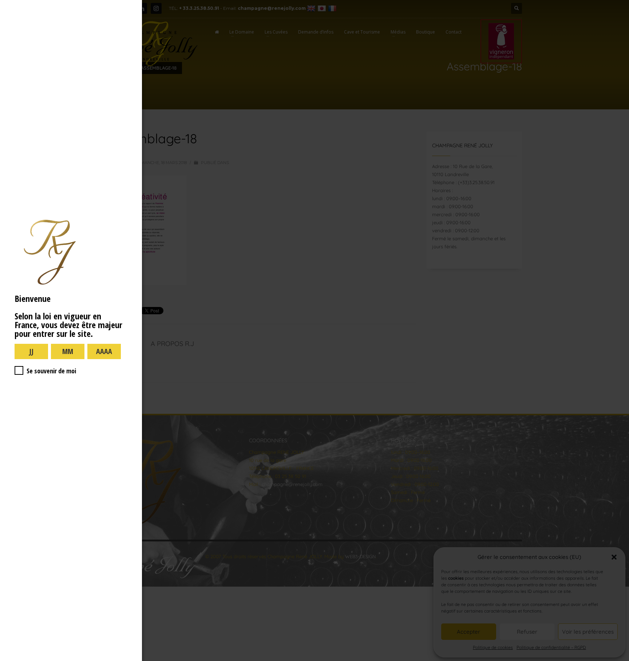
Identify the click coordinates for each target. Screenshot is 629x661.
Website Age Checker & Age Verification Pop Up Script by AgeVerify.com (620, 659)
